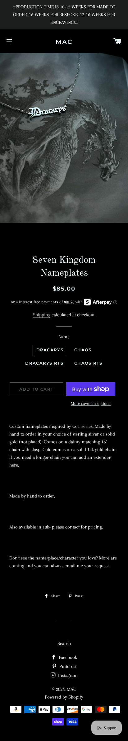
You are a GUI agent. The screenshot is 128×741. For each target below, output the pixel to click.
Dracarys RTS (44, 363)
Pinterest (67, 666)
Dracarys (49, 349)
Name (64, 337)
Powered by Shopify (64, 697)
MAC (64, 42)
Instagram (67, 675)
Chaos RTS (88, 363)
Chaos (83, 349)
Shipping (41, 315)
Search (64, 643)
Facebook (67, 657)
